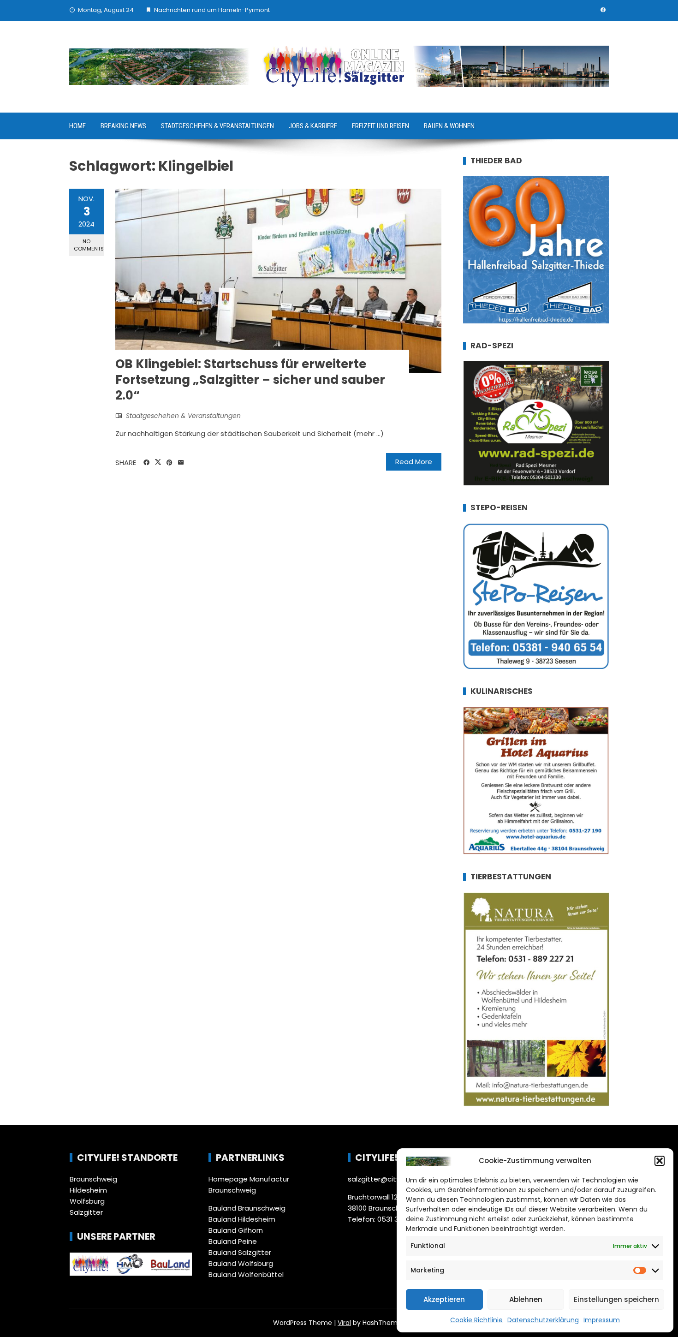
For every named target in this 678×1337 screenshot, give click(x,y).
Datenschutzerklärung (543, 1320)
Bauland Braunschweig (246, 1208)
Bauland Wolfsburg (240, 1263)
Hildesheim (88, 1190)
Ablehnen (525, 1299)
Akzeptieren (444, 1299)
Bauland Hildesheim (241, 1219)
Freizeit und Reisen (380, 126)
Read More (413, 461)
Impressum (601, 1320)
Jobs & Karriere (313, 126)
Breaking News (123, 126)
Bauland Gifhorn (235, 1230)
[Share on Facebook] (146, 463)
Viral (344, 1322)
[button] (659, 1160)
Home (77, 126)
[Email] (181, 463)
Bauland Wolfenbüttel (246, 1274)
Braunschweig (93, 1179)
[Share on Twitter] (158, 462)
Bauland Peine (232, 1241)
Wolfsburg (87, 1201)
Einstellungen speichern (616, 1299)
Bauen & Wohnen (449, 126)
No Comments (89, 245)
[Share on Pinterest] (169, 463)
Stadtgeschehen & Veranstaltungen (217, 126)
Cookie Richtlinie (476, 1320)
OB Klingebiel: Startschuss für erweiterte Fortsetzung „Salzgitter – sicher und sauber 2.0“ (250, 380)
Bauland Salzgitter (239, 1252)
